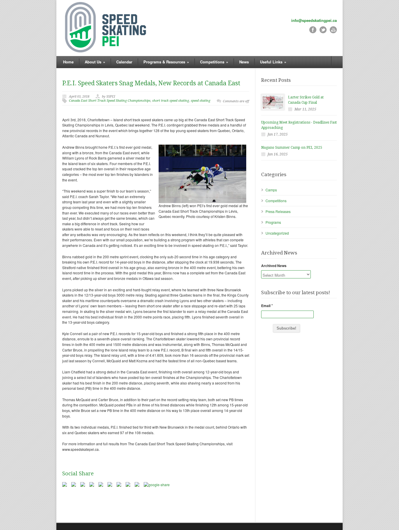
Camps (271, 189)
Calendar (124, 62)
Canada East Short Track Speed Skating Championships (109, 101)
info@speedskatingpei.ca (314, 20)
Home (68, 62)
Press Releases (278, 211)
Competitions (276, 200)
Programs (273, 222)
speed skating (200, 101)
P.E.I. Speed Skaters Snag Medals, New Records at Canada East (151, 83)
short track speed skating (170, 101)
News (244, 62)
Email (267, 305)
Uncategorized (277, 233)
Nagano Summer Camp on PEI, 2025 (291, 148)
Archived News (274, 265)
